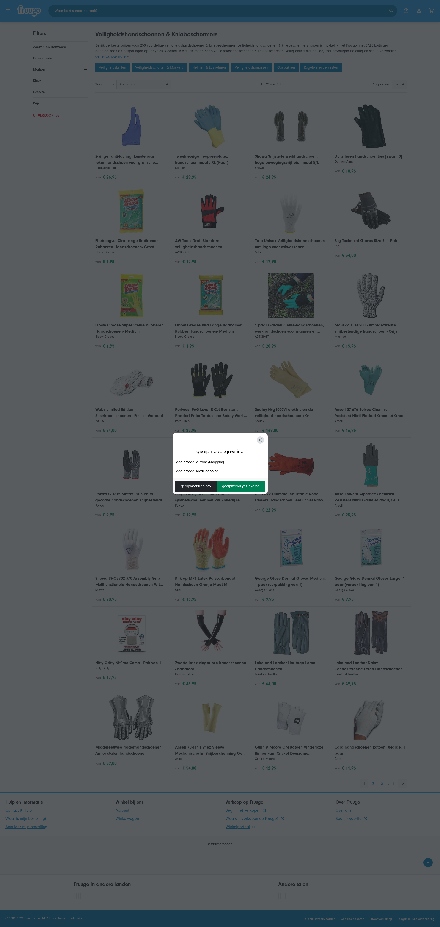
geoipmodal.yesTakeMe (240, 486)
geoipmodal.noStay (196, 486)
